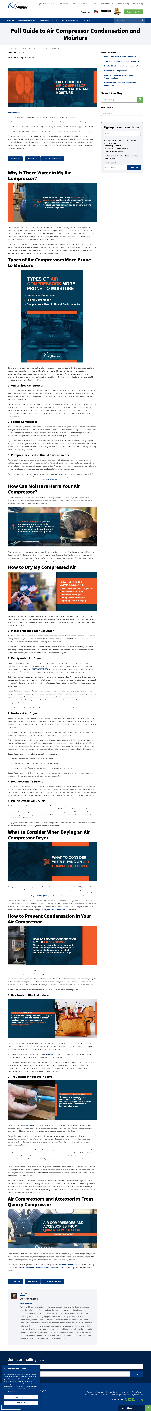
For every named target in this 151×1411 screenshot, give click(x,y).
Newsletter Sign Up (123, 3)
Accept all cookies (21, 1397)
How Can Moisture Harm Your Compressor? (121, 66)
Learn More (32, 159)
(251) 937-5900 (86, 12)
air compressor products (68, 1264)
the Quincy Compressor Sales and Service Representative (42, 1267)
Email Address (110, 163)
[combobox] (122, 113)
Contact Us (15, 159)
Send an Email (27, 1303)
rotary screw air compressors (53, 910)
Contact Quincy (138, 3)
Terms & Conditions (90, 1394)
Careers (94, 3)
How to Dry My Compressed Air (116, 70)
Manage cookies (21, 1403)
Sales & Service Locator (80, 3)
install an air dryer (53, 1054)
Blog (16, 48)
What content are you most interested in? (120, 140)
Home (10, 48)
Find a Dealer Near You (52, 159)
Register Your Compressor (96, 1392)
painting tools (42, 896)
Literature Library (63, 3)
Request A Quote (133, 12)
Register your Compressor (46, 3)
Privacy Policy (136, 1392)
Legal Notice (113, 1392)
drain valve (29, 1125)
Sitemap (104, 1394)
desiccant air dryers (49, 480)
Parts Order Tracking (107, 3)
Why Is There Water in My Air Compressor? (120, 56)
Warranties (124, 1392)
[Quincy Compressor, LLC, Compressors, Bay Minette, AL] (106, 12)
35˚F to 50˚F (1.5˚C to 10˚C (43, 669)
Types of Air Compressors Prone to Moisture (121, 61)
